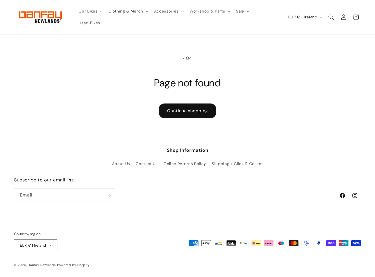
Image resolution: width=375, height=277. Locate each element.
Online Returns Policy (185, 163)
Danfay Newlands (42, 265)
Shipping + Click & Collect (237, 163)
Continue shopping (187, 110)
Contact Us (147, 163)
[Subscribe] (109, 195)
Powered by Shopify (73, 265)
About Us (121, 163)
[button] (90, 11)
